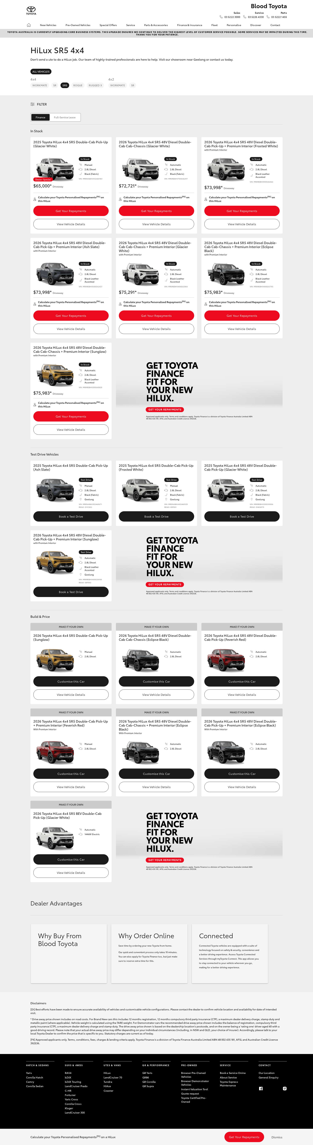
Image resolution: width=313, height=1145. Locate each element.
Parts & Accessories (156, 25)
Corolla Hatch (34, 1077)
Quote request (190, 1093)
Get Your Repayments (71, 211)
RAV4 (68, 1073)
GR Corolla (149, 1081)
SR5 (64, 85)
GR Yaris (147, 1073)
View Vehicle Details (71, 224)
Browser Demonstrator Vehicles (195, 1082)
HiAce (107, 1086)
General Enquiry (268, 1077)
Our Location (267, 1073)
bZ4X (68, 1077)
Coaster (108, 1090)
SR (54, 85)
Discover (255, 25)
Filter (42, 104)
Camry (30, 1081)
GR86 (145, 1077)
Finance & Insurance (189, 25)
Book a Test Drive (71, 516)
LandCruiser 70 (113, 1077)
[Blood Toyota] (31, 10)
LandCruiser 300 (75, 1112)
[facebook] (261, 1088)
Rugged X (95, 85)
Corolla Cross (73, 1104)
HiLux (107, 1073)
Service (130, 25)
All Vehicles (40, 71)
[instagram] (285, 1088)
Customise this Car (71, 681)
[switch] (55, 117)
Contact (275, 25)
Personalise (234, 25)
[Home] (29, 25)
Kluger (69, 1108)
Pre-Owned (189, 1065)
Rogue (78, 85)
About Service (228, 1077)
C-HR (68, 1090)
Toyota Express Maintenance (229, 1083)
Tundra (108, 1081)
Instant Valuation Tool (194, 1089)
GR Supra (148, 1086)
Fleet (214, 25)
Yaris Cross (71, 1099)
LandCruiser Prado (76, 1086)
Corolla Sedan (34, 1086)
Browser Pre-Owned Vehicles (193, 1074)
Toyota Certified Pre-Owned (193, 1099)
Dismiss (277, 1137)
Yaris (29, 1073)
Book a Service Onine (233, 1073)
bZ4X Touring (73, 1081)
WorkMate (39, 85)
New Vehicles (48, 25)
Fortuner (70, 1095)
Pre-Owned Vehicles (78, 25)
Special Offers (108, 25)
